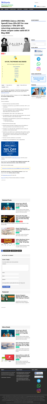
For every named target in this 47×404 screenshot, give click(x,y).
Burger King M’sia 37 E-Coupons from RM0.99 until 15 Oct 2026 (23, 230)
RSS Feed (16, 76)
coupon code (6, 250)
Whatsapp (16, 69)
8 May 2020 (5, 35)
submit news (39, 396)
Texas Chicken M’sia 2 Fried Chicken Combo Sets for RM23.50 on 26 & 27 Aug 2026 (23, 380)
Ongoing (6, 9)
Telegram (16, 68)
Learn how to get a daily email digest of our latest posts (39, 79)
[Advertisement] (23, 14)
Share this (3, 177)
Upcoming (26, 9)
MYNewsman (10, 35)
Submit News (4, 377)
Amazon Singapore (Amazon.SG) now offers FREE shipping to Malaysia (22, 296)
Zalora (19, 250)
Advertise (8, 377)
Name (3, 272)
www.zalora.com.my (5, 92)
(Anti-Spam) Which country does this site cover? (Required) (13, 282)
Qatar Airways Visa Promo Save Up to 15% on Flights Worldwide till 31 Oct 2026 (22, 344)
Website (3, 279)
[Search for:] (40, 2)
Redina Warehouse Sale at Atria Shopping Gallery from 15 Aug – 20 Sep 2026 (22, 241)
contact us (42, 396)
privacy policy (29, 396)
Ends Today (19, 9)
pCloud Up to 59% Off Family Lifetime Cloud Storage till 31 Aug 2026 (22, 205)
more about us (11, 374)
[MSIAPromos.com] (23, 4)
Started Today (13, 9)
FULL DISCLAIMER (30, 401)
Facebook (16, 73)
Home (2, 9)
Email (3, 276)
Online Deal (13, 250)
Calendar (31, 9)
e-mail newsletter (16, 66)
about (32, 396)
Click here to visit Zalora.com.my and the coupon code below (15, 168)
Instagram (16, 71)
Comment (4, 263)
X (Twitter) (17, 75)
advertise (35, 396)
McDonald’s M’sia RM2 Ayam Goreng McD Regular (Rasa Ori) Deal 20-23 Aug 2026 (23, 218)
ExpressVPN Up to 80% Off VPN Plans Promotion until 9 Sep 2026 (23, 356)
